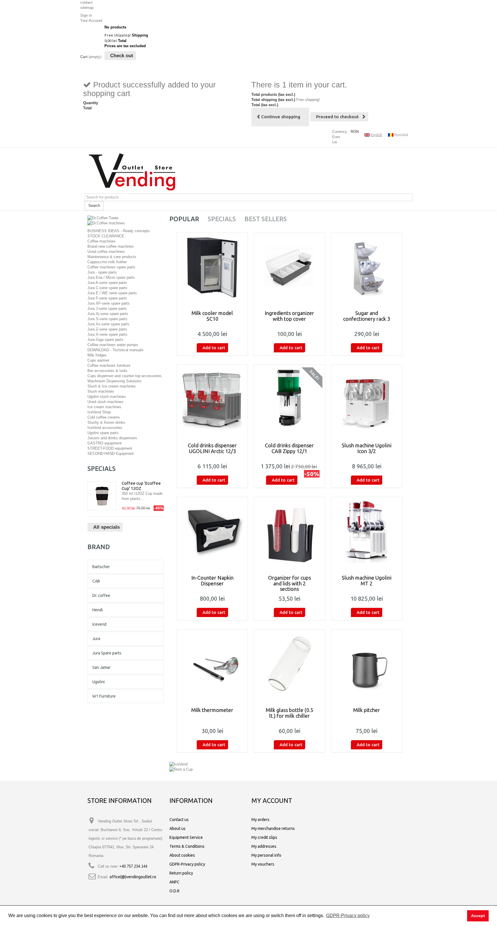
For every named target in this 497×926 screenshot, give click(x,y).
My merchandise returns (273, 828)
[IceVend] (178, 764)
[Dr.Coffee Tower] (102, 217)
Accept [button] (478, 915)
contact (86, 2)
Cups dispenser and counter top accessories (124, 376)
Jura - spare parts (102, 272)
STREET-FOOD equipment (109, 448)
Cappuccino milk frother (107, 262)
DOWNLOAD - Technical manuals (115, 350)
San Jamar (101, 667)
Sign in (86, 15)
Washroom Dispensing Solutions (114, 381)
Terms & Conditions (186, 846)
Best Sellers (265, 218)
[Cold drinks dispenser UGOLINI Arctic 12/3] (212, 399)
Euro (336, 137)
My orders (260, 819)
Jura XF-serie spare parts (108, 303)
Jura (96, 638)
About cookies (182, 855)
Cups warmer (98, 360)
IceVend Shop (99, 412)
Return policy (181, 873)
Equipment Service (186, 837)
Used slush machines (105, 402)
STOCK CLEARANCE (105, 236)
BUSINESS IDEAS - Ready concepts (118, 231)
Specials (101, 468)
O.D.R (174, 891)
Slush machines (100, 391)
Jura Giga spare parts (105, 339)
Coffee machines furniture (108, 365)
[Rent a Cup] (181, 769)
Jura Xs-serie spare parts (108, 324)
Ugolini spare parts (102, 433)
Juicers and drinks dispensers (112, 438)
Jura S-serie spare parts (107, 319)
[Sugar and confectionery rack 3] (366, 266)
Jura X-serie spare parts (107, 334)
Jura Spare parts (106, 653)
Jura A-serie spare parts (107, 282)
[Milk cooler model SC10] (212, 266)
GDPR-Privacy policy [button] (348, 915)
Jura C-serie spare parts (107, 288)
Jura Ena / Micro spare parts (111, 277)
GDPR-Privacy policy (187, 864)
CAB (96, 581)
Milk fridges (97, 355)
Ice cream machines (104, 407)
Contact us (179, 819)
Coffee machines (101, 241)
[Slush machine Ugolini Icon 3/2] (366, 399)
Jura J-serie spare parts (107, 308)
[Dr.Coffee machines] (106, 223)
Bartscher (101, 566)
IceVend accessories (104, 427)
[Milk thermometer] (212, 663)
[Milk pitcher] (366, 663)
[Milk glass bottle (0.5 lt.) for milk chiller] (289, 663)
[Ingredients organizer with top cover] (289, 266)
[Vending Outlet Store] (132, 171)
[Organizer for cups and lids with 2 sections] (289, 531)
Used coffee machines (106, 251)
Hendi (97, 610)
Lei (334, 142)
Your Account (91, 20)
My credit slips (264, 837)
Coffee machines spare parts (111, 267)
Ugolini (98, 681)
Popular (184, 218)
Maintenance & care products (111, 257)
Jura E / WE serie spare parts (112, 293)
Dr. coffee (101, 595)
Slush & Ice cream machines (111, 386)
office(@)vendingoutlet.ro (133, 877)
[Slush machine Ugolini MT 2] (366, 531)
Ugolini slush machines (106, 396)
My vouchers (262, 864)
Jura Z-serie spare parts (107, 329)
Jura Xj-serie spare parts (107, 314)
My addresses (263, 846)
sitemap (86, 7)
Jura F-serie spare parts (107, 298)
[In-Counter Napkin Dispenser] (212, 531)
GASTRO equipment (104, 443)
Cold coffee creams (103, 417)
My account (271, 800)
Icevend (99, 624)
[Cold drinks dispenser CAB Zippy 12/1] (289, 399)
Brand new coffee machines (110, 246)
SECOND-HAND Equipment (110, 453)
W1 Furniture (104, 696)
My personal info (266, 855)
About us (177, 828)
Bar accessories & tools (107, 371)
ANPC (174, 882)
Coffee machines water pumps (112, 345)
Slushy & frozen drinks (106, 422)
